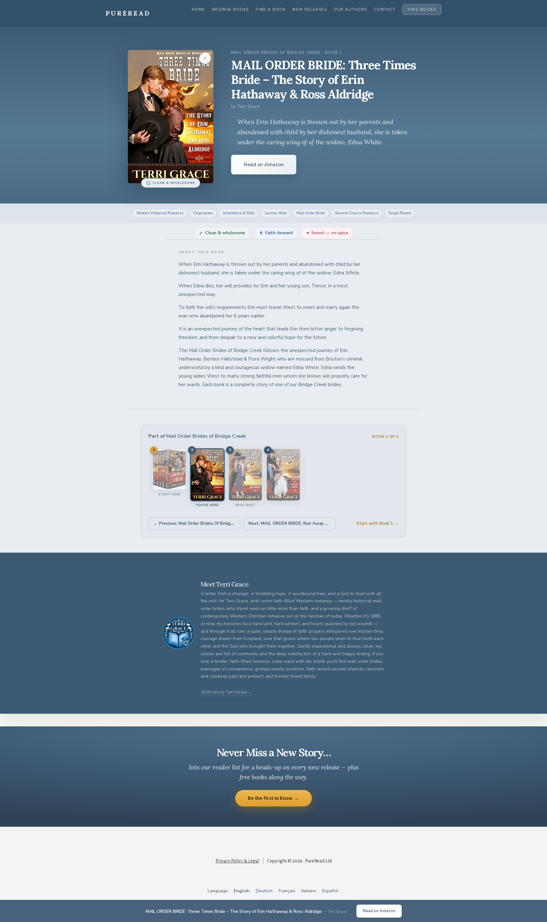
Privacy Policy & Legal (237, 860)
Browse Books (230, 9)
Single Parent (399, 213)
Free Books (422, 9)
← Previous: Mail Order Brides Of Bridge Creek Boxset (197, 523)
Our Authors (350, 9)
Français (287, 891)
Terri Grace (248, 106)
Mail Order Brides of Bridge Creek (206, 436)
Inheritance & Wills (239, 213)
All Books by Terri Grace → (226, 692)
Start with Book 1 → (377, 523)
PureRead (128, 13)
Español (330, 891)
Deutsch (264, 891)
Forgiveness (203, 213)
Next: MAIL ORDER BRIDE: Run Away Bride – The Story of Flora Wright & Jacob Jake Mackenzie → (291, 523)
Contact (385, 9)
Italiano (308, 891)
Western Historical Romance (159, 213)
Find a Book (271, 9)
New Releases (309, 9)
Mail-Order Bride (311, 213)
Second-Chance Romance (356, 213)
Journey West (275, 213)
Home (198, 9)
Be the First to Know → (273, 798)
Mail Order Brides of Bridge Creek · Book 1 (287, 52)
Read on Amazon (264, 164)
